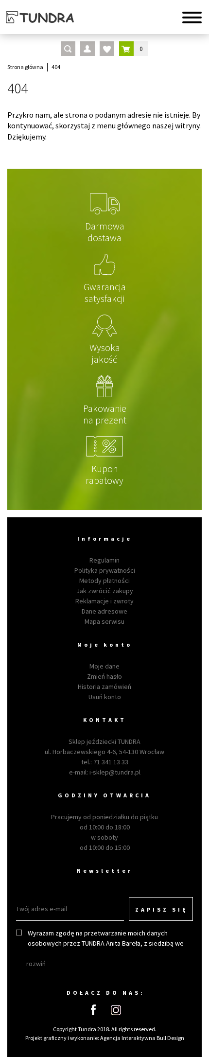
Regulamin (104, 560)
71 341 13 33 (110, 762)
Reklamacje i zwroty (104, 601)
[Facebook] (93, 1009)
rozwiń (36, 963)
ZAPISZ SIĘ (161, 909)
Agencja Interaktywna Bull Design (142, 1037)
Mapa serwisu (104, 621)
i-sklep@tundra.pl (114, 772)
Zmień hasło (104, 676)
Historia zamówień (104, 686)
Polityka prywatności (104, 570)
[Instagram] (116, 1010)
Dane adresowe (104, 611)
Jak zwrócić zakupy (104, 590)
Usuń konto (104, 696)
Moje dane (104, 666)
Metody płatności (104, 580)
